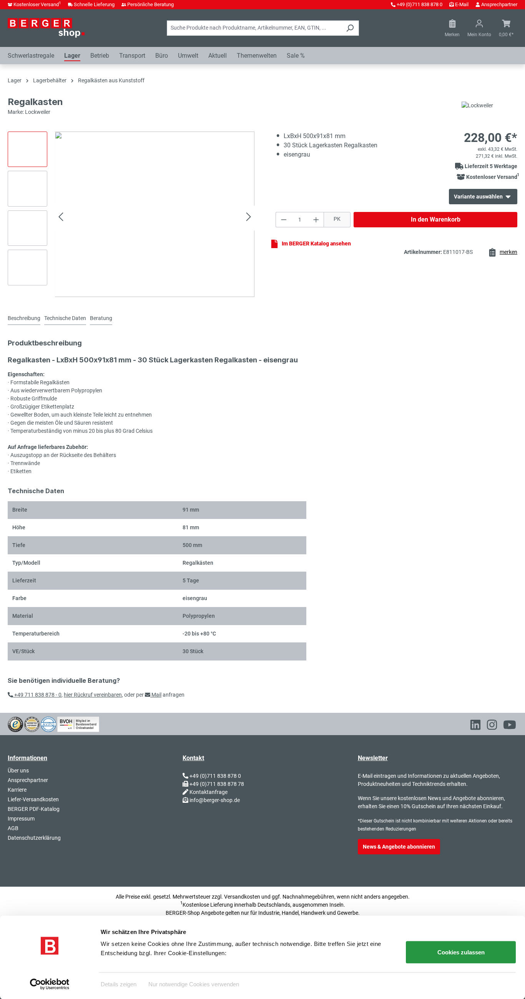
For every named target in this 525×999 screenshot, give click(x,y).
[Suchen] (350, 28)
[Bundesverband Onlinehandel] (78, 723)
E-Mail (462, 4)
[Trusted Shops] (15, 723)
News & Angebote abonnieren (399, 847)
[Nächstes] (248, 217)
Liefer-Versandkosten (33, 799)
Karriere (17, 790)
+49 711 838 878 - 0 (37, 695)
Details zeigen (118, 984)
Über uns (18, 770)
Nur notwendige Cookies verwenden (193, 984)
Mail (155, 695)
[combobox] (254, 28)
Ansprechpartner (499, 4)
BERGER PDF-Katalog (34, 809)
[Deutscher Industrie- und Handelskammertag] (48, 723)
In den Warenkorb (435, 219)
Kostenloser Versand (37, 4)
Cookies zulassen (461, 952)
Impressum (21, 819)
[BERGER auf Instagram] (492, 726)
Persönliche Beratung (150, 4)
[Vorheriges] (60, 217)
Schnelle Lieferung (94, 4)
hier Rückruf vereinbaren (93, 695)
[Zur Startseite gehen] (46, 27)
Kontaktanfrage (208, 792)
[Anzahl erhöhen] (316, 219)
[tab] (24, 318)
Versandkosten (242, 897)
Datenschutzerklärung (34, 838)
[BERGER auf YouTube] (509, 726)
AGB (13, 828)
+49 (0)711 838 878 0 (419, 4)
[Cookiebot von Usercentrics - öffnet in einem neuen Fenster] (49, 984)
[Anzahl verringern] (284, 219)
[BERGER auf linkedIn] (475, 726)
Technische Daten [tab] (65, 318)
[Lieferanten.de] (32, 723)
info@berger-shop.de (214, 800)
